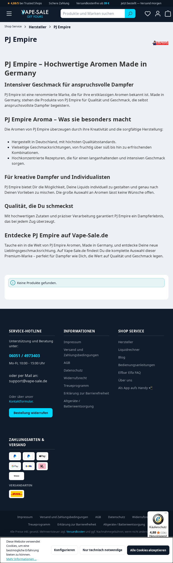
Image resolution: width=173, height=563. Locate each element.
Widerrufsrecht (75, 378)
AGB (67, 362)
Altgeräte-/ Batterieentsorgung (124, 524)
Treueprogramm (76, 385)
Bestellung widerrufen (31, 413)
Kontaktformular (21, 401)
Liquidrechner (129, 349)
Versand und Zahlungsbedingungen (64, 517)
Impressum (72, 342)
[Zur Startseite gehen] (35, 13)
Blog (121, 357)
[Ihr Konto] (157, 13)
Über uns (125, 380)
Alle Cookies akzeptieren (148, 550)
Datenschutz (73, 370)
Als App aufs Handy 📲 (135, 388)
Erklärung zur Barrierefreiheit (86, 393)
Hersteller (125, 342)
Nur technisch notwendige (102, 550)
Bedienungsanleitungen (136, 365)
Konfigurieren (64, 550)
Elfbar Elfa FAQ (129, 372)
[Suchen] (130, 13)
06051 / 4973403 (24, 355)
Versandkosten (75, 531)
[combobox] (93, 13)
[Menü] (9, 13)
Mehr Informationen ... (21, 559)
